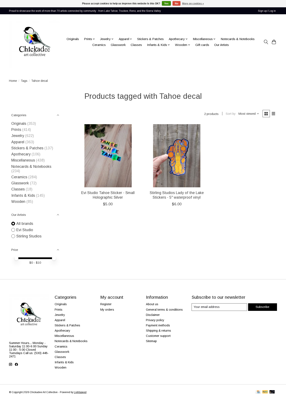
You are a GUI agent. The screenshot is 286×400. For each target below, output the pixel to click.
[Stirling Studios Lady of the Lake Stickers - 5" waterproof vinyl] (176, 155)
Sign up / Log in (267, 10)
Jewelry (17, 136)
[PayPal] (265, 392)
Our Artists (221, 45)
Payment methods (158, 325)
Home (13, 80)
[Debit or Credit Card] (272, 392)
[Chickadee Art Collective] (34, 42)
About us (152, 304)
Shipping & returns (158, 330)
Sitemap (151, 341)
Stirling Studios (28, 236)
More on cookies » (193, 3)
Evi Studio (24, 230)
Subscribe (262, 307)
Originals (73, 39)
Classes (136, 45)
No (176, 3)
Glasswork (118, 45)
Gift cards (202, 45)
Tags (24, 80)
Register (106, 304)
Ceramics (99, 45)
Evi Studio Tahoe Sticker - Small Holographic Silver (108, 195)
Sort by (231, 113)
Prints (16, 130)
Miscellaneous (23, 160)
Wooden (18, 201)
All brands (24, 223)
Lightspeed (80, 392)
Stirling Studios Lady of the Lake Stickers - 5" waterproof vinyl (177, 195)
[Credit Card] (258, 392)
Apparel (17, 142)
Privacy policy (155, 320)
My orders (107, 309)
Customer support (158, 335)
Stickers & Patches (150, 39)
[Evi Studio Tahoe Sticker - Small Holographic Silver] (107, 155)
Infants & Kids (23, 195)
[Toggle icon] (266, 42)
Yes (166, 3)
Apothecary (21, 154)
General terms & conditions (164, 309)
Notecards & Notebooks (238, 39)
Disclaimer (153, 315)
